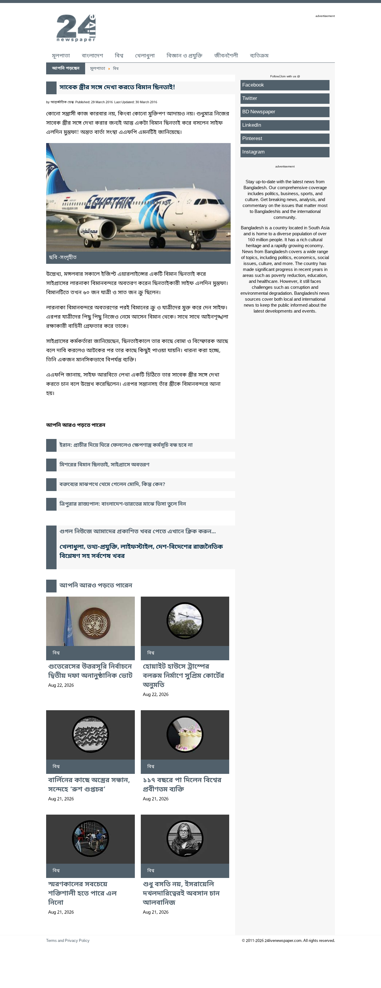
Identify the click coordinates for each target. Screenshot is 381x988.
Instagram (253, 152)
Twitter (249, 98)
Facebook (253, 85)
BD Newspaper (258, 112)
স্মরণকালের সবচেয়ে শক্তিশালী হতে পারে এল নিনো (82, 893)
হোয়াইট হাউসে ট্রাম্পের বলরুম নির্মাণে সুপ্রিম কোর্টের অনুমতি (183, 676)
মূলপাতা (61, 55)
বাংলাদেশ (92, 55)
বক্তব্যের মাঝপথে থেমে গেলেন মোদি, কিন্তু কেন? (112, 484)
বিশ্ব (119, 55)
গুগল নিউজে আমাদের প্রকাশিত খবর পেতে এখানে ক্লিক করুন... (138, 532)
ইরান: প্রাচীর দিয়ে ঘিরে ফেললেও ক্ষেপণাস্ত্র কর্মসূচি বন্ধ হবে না (126, 445)
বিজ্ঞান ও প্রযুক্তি (184, 55)
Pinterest (252, 138)
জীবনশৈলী (226, 55)
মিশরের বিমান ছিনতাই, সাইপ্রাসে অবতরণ (104, 465)
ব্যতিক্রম (259, 55)
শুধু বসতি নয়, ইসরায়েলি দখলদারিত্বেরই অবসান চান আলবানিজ (181, 893)
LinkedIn (251, 125)
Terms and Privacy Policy (68, 940)
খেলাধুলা (145, 55)
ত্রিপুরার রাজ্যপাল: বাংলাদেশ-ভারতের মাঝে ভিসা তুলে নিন (123, 504)
